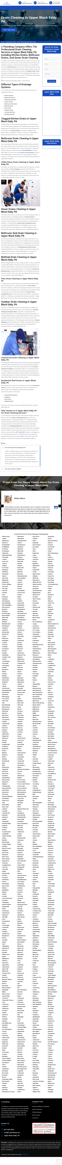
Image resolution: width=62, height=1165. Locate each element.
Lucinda (35, 958)
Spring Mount (6, 777)
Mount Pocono (21, 790)
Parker (49, 551)
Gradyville (5, 1019)
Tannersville (20, 761)
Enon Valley (36, 1060)
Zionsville (20, 827)
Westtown (5, 854)
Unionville (5, 863)
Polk (34, 886)
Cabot (49, 590)
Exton (3, 919)
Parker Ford (5, 800)
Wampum (35, 1006)
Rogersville (51, 825)
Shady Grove (36, 594)
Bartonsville (20, 819)
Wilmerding (51, 904)
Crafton (4, 659)
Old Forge (20, 705)
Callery (50, 588)
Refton (19, 925)
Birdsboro (5, 755)
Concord (35, 642)
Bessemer (35, 1073)
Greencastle (36, 628)
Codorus (35, 557)
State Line (35, 586)
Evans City (51, 576)
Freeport (35, 969)
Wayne (4, 956)
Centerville (35, 854)
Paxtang (4, 592)
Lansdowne (5, 1004)
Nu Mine (35, 948)
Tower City (5, 561)
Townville (35, 875)
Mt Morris (5, 611)
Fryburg (35, 902)
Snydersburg (36, 931)
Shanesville (5, 574)
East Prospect (37, 545)
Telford (19, 542)
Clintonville (36, 867)
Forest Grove (21, 592)
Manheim (20, 958)
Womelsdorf (5, 678)
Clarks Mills (36, 1069)
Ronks (19, 919)
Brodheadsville (21, 817)
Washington (51, 900)
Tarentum (50, 969)
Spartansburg (36, 815)
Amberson (35, 646)
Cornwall (35, 782)
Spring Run (36, 588)
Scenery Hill (51, 823)
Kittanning (36, 998)
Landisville (20, 965)
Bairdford (50, 1085)
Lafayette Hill (6, 813)
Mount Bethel (6, 615)
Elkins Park (5, 1044)
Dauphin (35, 780)
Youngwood (51, 619)
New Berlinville (6, 705)
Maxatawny (5, 717)
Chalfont (19, 601)
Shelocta (50, 601)
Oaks (3, 802)
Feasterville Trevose (7, 1000)
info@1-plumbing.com (42, 3)
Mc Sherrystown (22, 1066)
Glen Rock (20, 1083)
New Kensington (52, 985)
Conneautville (36, 852)
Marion (35, 619)
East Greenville (21, 861)
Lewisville (4, 900)
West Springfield (37, 802)
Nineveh (50, 832)
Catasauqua (5, 665)
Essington (5, 1039)
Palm (18, 842)
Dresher (4, 1048)
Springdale (51, 913)
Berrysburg (36, 796)
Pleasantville (36, 888)
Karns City (51, 559)
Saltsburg (50, 634)
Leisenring (51, 755)
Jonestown (36, 742)
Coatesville (5, 927)
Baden (49, 1087)
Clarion (35, 990)
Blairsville (50, 613)
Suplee (4, 871)
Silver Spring (20, 917)
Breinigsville (20, 867)
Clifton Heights (6, 1058)
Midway (50, 1002)
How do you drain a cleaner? (13, 469)
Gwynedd (4, 825)
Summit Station (21, 875)
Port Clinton (5, 698)
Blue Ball (19, 1008)
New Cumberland (37, 694)
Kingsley (19, 626)
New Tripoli (20, 846)
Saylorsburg (20, 775)
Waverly (19, 713)
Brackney (20, 646)
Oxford (4, 881)
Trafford (50, 967)
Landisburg (36, 738)
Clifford (19, 750)
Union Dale (20, 715)
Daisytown (51, 784)
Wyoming (20, 669)
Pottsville (20, 896)
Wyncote (4, 950)
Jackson (19, 628)
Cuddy (49, 1048)
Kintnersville (5, 632)
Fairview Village (6, 844)
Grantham (35, 761)
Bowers (4, 750)
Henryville (20, 802)
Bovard (50, 698)
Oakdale (50, 983)
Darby (3, 1050)
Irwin (49, 674)
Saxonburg (51, 536)
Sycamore (51, 817)
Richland (35, 665)
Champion (51, 696)
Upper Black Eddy (11, 42)
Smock (50, 719)
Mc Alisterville (37, 723)
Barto (3, 763)
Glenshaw (50, 940)
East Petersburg (22, 990)
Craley (34, 555)
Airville (34, 572)
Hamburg (4, 732)
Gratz (34, 757)
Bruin (49, 592)
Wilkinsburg (5, 540)
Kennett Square (6, 904)
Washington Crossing (8, 1091)
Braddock (50, 950)
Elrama (50, 1037)
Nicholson (20, 725)
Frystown (4, 644)
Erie (34, 800)
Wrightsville (20, 1031)
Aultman (4, 674)
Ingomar (50, 931)
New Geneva (51, 738)
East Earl (19, 992)
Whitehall (20, 856)
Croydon (4, 1054)
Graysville (50, 859)
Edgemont (5, 1042)
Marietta (19, 956)
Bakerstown (51, 1083)
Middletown (36, 715)
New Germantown (37, 692)
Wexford (50, 958)
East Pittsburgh (52, 942)
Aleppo (50, 898)
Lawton (19, 622)
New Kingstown (37, 690)
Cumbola (19, 888)
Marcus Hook (6, 994)
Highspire (35, 750)
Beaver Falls (51, 1079)
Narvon (19, 944)
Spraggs (50, 821)
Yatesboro (36, 919)
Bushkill (4, 667)
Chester (4, 1066)
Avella (49, 894)
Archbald (19, 759)
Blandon (4, 753)
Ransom (19, 665)
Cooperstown (36, 908)
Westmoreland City (53, 624)
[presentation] (2, 506)
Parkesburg (5, 879)
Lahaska (19, 580)
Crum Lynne (5, 1052)
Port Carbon (20, 881)
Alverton (50, 705)
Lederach (4, 809)
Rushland (20, 553)
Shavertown (20, 653)
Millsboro (50, 842)
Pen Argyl (4, 588)
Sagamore (35, 940)
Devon (4, 923)
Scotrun (19, 771)
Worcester (5, 771)
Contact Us (35, 1118)
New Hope (20, 574)
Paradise (19, 938)
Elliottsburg (36, 767)
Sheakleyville (36, 1017)
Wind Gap (20, 829)
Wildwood (50, 956)
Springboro (36, 813)
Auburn (19, 894)
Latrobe (50, 667)
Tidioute (4, 563)
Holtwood (20, 977)
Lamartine (35, 861)
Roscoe (50, 725)
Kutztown (5, 728)
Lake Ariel (5, 630)
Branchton (51, 594)
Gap (18, 983)
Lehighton (5, 628)
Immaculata (5, 911)
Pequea (19, 931)
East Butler (51, 580)
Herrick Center (21, 738)
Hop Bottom (20, 630)
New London (5, 886)
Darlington (36, 1066)
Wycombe (5, 1089)
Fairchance (51, 771)
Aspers (35, 567)
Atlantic (35, 1075)
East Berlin (36, 547)
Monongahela (52, 996)
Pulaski (35, 1027)
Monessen (51, 998)
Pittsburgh (51, 902)
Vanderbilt (51, 713)
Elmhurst (20, 746)
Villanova (4, 960)
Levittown (5, 998)
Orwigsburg (20, 883)
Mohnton (4, 713)
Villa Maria (35, 1010)
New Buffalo (36, 696)
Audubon (4, 846)
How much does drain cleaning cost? (15, 447)
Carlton (35, 915)
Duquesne (50, 944)
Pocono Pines (21, 780)
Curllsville (35, 983)
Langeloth (51, 1012)
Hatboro (4, 1017)
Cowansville (36, 987)
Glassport (51, 1029)
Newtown (20, 572)
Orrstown (35, 609)
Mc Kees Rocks (52, 925)
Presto (50, 917)
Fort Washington (7, 1029)
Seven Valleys (21, 1046)
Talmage (19, 908)
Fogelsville (20, 859)
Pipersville (20, 561)
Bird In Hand (20, 1010)
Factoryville (20, 744)
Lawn (34, 736)
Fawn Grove (36, 536)
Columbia (20, 1000)
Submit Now (51, 81)
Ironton (4, 636)
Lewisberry (20, 1075)
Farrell (34, 1058)
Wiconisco (36, 655)
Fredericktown (52, 863)
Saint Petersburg (52, 540)
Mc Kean (35, 827)
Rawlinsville (5, 582)
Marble (34, 892)
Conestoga (20, 998)
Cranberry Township (38, 1081)
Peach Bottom (21, 935)
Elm (18, 987)
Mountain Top (21, 655)
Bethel (4, 757)
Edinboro (35, 844)
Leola (18, 963)
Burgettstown (52, 1064)
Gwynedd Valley (6, 823)
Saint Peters (5, 790)
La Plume (20, 732)
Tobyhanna (20, 717)
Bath (18, 871)
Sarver (49, 538)
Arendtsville (36, 569)
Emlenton (35, 865)
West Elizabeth (52, 963)
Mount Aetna (6, 707)
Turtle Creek (51, 911)
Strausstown (6, 688)
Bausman (20, 1012)
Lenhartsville (5, 723)
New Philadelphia (6, 605)
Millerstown (36, 707)
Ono (34, 682)
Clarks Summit (21, 753)
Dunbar (50, 777)
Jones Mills (51, 669)
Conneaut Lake (37, 911)
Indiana (50, 615)
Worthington (36, 921)
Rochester (51, 981)
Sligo (34, 933)
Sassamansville (6, 788)
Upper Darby (5, 965)
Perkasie (19, 565)
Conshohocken (6, 832)
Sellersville (20, 551)
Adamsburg (51, 707)
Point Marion (51, 728)
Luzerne (19, 651)
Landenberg (5, 902)
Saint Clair (5, 578)
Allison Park (51, 954)
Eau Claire (50, 578)
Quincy (34, 605)
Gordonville (20, 979)
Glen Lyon (20, 694)
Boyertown (5, 748)
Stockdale (51, 715)
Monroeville (51, 908)
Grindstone (51, 767)
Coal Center (51, 788)
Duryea (19, 671)
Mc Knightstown (22, 1069)
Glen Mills (5, 917)
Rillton (50, 638)
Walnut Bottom (37, 582)
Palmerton (5, 597)
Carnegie (50, 948)
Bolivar (4, 671)
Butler (49, 599)
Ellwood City (36, 1062)
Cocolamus (36, 784)
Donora (50, 1046)
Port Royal (36, 674)
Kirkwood (20, 969)
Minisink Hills (21, 794)
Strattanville (36, 929)
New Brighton (51, 990)
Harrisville (50, 565)
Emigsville (35, 542)
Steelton (4, 565)
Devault (4, 829)
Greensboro (51, 856)
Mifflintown (36, 711)
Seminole (35, 938)
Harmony (50, 567)
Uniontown (51, 802)
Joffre (49, 1014)
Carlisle (35, 786)
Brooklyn (19, 644)
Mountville (20, 946)
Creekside (50, 609)
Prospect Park (6, 973)
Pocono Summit (22, 788)
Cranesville (36, 848)
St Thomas (5, 567)
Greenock (50, 1025)
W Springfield (6, 545)
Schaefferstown (37, 663)
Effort (19, 807)
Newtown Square (7, 979)
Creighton (51, 1050)
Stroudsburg (21, 765)
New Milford (20, 617)
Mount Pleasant (52, 653)
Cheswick (50, 1060)
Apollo (50, 703)
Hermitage (35, 1021)
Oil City (35, 917)
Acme (49, 709)
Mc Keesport (5, 626)
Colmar (19, 599)
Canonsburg (51, 886)
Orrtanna (19, 1054)
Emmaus (4, 651)
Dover (34, 549)
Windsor (19, 1033)
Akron (19, 1019)
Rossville (19, 1048)
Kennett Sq (5, 634)
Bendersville (36, 565)
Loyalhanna (51, 659)
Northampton (6, 601)
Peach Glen (20, 1023)
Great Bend (20, 636)
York (18, 1021)
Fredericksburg (37, 763)
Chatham (4, 931)
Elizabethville (36, 769)
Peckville (19, 721)
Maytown (20, 952)
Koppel (34, 1037)
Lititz (18, 960)
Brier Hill (50, 796)
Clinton (50, 1056)
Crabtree (50, 694)
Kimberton (5, 817)
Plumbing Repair (36, 1112)
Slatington (5, 569)
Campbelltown (37, 790)
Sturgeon (50, 973)
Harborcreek (36, 836)
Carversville (20, 603)
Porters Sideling (6, 584)
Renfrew (50, 542)
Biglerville (35, 563)
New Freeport (51, 834)
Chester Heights (6, 1060)
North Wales (5, 804)
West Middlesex (37, 1004)
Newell (49, 740)
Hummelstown (37, 746)
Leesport (4, 725)
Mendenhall (5, 890)
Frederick (4, 827)
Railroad (19, 1052)
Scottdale (50, 630)
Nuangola (5, 599)
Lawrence (50, 1010)
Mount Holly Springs (38, 703)
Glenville (19, 1081)
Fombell (35, 1056)
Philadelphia (5, 946)
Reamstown (20, 927)
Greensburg (51, 711)
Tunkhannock (21, 663)
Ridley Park (5, 971)
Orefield (19, 844)
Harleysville (5, 821)
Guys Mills (35, 900)
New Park (20, 1056)
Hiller (49, 765)
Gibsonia (50, 1031)
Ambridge (50, 1089)
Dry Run (35, 638)
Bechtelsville (5, 761)
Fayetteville (36, 634)
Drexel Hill (5, 1046)
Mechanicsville (6, 624)
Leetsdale (50, 1008)
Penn (49, 640)
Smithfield (51, 723)
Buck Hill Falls (21, 815)
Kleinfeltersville (37, 740)
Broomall (4, 1075)
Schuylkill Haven (21, 879)
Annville (35, 798)
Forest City (20, 740)
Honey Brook (5, 913)
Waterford (35, 807)
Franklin (35, 904)
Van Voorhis (51, 815)
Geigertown (5, 736)
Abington (4, 1087)
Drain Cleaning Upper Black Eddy (26, 42)
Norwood (4, 977)
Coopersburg (6, 661)
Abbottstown (36, 574)
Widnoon (35, 923)
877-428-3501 (56, 3)
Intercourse (20, 973)
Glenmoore (5, 915)
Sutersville (51, 971)
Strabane (50, 819)
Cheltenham (5, 1069)
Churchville (5, 663)
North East (36, 823)
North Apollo (51, 642)
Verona (50, 906)
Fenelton (50, 574)
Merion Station (6, 987)
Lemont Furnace (52, 753)
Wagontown (5, 861)
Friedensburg (21, 886)
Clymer (50, 611)
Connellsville (51, 786)
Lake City (35, 832)
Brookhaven (5, 1062)
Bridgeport (5, 850)
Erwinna (19, 594)
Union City (35, 811)
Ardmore (4, 1083)
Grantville (35, 759)
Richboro (20, 557)
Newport (35, 686)
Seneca (35, 879)
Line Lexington (21, 578)
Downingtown (6, 921)
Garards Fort (51, 861)
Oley (3, 703)
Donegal (4, 653)
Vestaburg (51, 811)
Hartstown (36, 1046)
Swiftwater (20, 763)
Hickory (50, 854)
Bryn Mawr (5, 1071)
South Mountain (37, 590)
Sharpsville (36, 1019)
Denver (19, 996)
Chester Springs (6, 836)
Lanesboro (20, 624)
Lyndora (50, 557)
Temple (4, 686)
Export (50, 686)
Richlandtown (21, 555)
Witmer (19, 900)
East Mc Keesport (53, 1042)
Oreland (4, 975)
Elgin (34, 842)
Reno (34, 883)
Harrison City (51, 682)
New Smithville (6, 603)
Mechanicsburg (37, 721)
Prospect (50, 545)
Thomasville (20, 1037)
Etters (34, 540)
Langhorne (5, 1006)
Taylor (19, 707)
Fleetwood (5, 738)
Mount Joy (20, 948)
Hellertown (5, 638)
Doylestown (20, 607)
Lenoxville (20, 730)
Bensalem (5, 1056)
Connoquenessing (53, 584)
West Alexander (52, 807)
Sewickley (50, 915)
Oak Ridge (35, 946)
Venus (34, 869)
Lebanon (35, 734)
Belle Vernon (51, 1077)
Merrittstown (51, 744)
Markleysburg (51, 748)
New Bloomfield (37, 698)
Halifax (35, 755)
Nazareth (4, 609)
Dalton (19, 748)
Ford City (35, 973)
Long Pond (20, 798)
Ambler (4, 1085)
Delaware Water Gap (23, 809)
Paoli (3, 944)
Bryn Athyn (5, 1073)
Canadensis (20, 813)
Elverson (4, 740)
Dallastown (36, 553)
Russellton (51, 979)
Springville (20, 611)
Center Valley (21, 865)
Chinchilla (20, 755)
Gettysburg (20, 1085)
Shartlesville (5, 692)
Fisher (34, 975)
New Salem (51, 736)
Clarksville (51, 879)
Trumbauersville (21, 540)
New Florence (6, 607)
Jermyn (19, 736)
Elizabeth (50, 1039)
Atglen (4, 942)
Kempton (4, 730)
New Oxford (20, 1058)
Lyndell (4, 894)
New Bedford (36, 1033)
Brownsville (51, 794)
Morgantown (5, 709)
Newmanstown (37, 688)
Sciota (19, 773)
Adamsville (36, 1077)
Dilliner (50, 871)
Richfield (35, 667)
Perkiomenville (21, 838)
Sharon (35, 1023)
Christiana (20, 1002)
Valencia (35, 1087)
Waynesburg (51, 809)
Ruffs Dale (51, 636)
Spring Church (52, 628)
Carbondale (20, 757)
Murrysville (51, 651)
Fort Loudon (36, 630)
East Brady (51, 582)
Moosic (19, 709)
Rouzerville (36, 603)
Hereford (19, 852)
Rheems (19, 921)
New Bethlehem (37, 950)
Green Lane (20, 854)
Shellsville (5, 572)
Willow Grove (5, 954)
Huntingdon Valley (7, 1079)
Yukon (49, 617)
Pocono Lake (21, 786)
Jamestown (36, 1039)
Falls (18, 696)
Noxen (19, 676)
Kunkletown (20, 850)
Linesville (35, 829)
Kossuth (35, 896)
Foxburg (50, 569)
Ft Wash (4, 642)
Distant (35, 979)
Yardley (4, 538)
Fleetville (19, 742)
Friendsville (20, 640)
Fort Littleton (36, 632)
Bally (3, 765)
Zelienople (35, 1083)
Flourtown (5, 1035)
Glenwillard (5, 640)
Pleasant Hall (36, 607)
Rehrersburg (5, 696)
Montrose (20, 648)
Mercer (35, 1035)
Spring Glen (20, 877)
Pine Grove (5, 586)
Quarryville (20, 929)
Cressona (20, 890)
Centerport (5, 746)
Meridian (4, 622)
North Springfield (37, 821)
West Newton (51, 960)
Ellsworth (50, 867)
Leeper (34, 963)
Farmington (5, 648)
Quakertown (20, 559)
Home (3, 42)
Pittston (19, 674)
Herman (50, 563)
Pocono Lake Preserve (23, 784)
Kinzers (19, 971)
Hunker (50, 678)
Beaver (50, 1081)
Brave (49, 888)
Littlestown (20, 1073)
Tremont (4, 559)
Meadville (35, 890)
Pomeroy (4, 875)
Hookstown (51, 1021)
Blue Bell (4, 840)
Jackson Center (37, 1042)
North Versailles (52, 923)
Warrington (20, 536)
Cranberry (35, 906)
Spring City (5, 782)
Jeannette (51, 671)
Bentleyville (51, 892)
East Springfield (37, 846)
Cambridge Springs (38, 856)
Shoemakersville (6, 690)
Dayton (35, 981)
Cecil (49, 881)
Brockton (20, 892)
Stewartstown (21, 1039)
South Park (51, 929)
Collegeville (5, 834)
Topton (4, 684)
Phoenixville (5, 798)
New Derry (50, 646)
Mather (50, 844)
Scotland (35, 597)
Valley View (5, 553)
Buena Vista (51, 1069)
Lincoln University (7, 898)
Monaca (50, 1000)
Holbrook (50, 852)
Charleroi (50, 1062)
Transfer (35, 1012)
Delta (34, 551)
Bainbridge (20, 1017)
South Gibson (21, 615)
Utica (34, 871)
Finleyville (50, 865)
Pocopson (5, 877)
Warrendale (51, 965)
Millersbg (4, 619)
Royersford (5, 792)
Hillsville (35, 1044)
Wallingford (5, 958)
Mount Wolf (20, 1062)
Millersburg (36, 709)
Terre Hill (19, 906)
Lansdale (4, 811)
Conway (50, 1054)
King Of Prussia (6, 848)
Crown (34, 985)
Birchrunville (5, 842)
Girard (34, 838)
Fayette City (51, 769)
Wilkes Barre (20, 659)
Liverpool (35, 730)
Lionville (4, 896)
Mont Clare (5, 807)
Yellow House (6, 536)
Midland (50, 1004)
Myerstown (36, 701)
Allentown (20, 825)
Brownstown (21, 1004)
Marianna (50, 846)
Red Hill (19, 836)
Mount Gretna (36, 705)
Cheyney (4, 929)
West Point (5, 773)
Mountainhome (21, 792)
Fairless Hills (5, 1037)
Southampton (21, 545)
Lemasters (36, 626)
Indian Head (51, 761)
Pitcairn (50, 919)
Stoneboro (36, 1014)
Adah (49, 800)
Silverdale (20, 549)
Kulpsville (4, 815)
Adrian (34, 996)
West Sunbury (36, 1085)
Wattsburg (36, 804)
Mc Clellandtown (52, 750)
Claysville (50, 877)
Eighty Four (51, 869)
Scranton (20, 711)
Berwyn (4, 938)
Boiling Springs (37, 792)
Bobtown (50, 890)
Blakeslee (20, 701)
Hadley (34, 1048)
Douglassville (6, 744)
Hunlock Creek (21, 690)
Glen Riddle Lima (6, 1023)
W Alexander (5, 551)
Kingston (20, 657)
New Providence (21, 940)
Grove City (35, 1050)
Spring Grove (21, 1042)
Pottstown (5, 794)
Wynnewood (5, 948)
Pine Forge (5, 701)
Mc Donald (51, 1006)
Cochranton (36, 913)
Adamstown (5, 767)
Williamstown (36, 653)
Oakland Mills (36, 684)
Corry (34, 850)
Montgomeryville (22, 576)
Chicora (50, 586)
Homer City (51, 603)
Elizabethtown (37, 771)
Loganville (20, 1071)
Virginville (5, 682)
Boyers (50, 597)
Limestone (36, 960)
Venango (35, 809)
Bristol (4, 1077)
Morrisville (5, 985)
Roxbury (35, 601)
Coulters (50, 1052)
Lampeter (20, 967)
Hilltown (19, 586)
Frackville (4, 646)
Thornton (5, 867)
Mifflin (34, 713)
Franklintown (21, 1089)
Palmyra (35, 680)
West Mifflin (51, 935)
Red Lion (19, 1050)
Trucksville (5, 557)
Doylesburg (36, 640)
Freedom (50, 1035)
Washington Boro (22, 904)
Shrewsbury (20, 1044)
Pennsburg (20, 840)
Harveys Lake (21, 692)
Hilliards (50, 561)
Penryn (19, 933)
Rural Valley (36, 942)
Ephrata (19, 985)
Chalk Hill (50, 790)
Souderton (20, 547)
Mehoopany (20, 682)
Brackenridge (51, 1075)
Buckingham (20, 605)
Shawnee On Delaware (23, 769)
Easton (19, 863)
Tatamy (19, 834)
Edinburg (35, 1064)
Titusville (35, 877)
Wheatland (36, 1000)
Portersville (51, 547)
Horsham (4, 1010)
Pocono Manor (21, 782)
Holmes (4, 1012)
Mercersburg (36, 617)
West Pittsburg (37, 1002)
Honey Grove (36, 748)
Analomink (20, 821)
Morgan (50, 994)
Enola (34, 765)
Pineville (19, 563)
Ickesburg (35, 744)
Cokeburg (50, 875)
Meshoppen (20, 680)
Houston (50, 850)
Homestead (51, 938)
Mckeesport (51, 927)
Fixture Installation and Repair (40, 1106)
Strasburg (20, 911)
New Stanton (51, 644)
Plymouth (20, 667)
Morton (4, 983)
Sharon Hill (5, 969)
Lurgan (35, 624)
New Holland (20, 942)
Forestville (51, 572)
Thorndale (5, 869)
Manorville (35, 954)
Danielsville (5, 655)
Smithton (50, 721)
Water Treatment (37, 1109)
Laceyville (20, 688)
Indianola (50, 1019)
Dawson (50, 782)
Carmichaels (51, 883)
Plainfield (35, 676)
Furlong (19, 588)
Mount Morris (52, 840)
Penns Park (20, 567)
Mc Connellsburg (37, 622)
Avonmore (51, 701)
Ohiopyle (50, 732)
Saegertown (36, 817)
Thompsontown (37, 657)
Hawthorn (35, 967)
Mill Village (36, 825)
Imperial (50, 933)
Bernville (4, 759)
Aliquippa (50, 1091)
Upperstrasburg (37, 584)
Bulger (49, 1066)
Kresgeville (20, 800)
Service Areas (36, 1115)
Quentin (35, 671)
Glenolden (5, 1025)
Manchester (20, 1064)
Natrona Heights (52, 992)
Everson (50, 688)
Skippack (4, 784)
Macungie (20, 848)
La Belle (50, 759)
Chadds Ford (5, 933)
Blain (34, 794)
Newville (35, 611)
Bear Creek (20, 703)
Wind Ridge (51, 804)
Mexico (35, 717)
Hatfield (4, 819)
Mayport (35, 952)
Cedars (4, 838)
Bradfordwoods (52, 1073)
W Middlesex (5, 547)
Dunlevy (50, 775)
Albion (34, 859)
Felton (19, 1091)
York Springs (21, 1025)
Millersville (20, 950)
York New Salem (21, 1027)
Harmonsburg (36, 834)
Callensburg (36, 992)
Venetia (50, 813)
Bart (18, 1014)
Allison (50, 798)
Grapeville (50, 684)
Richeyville (51, 827)
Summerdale (36, 659)
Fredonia (35, 1054)
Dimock (19, 642)
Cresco (19, 811)
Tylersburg (36, 873)
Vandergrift (51, 626)
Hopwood (50, 763)
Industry (50, 1017)
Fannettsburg (36, 636)
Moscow (19, 728)
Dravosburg (51, 1044)
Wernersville (5, 680)
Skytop (19, 767)
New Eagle (51, 987)
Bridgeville (51, 1071)
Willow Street (21, 902)
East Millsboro (52, 773)
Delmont (50, 692)
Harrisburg (36, 651)
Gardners (20, 1087)
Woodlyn (4, 952)
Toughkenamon (6, 865)
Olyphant (19, 723)
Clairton (50, 1058)
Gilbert (19, 804)
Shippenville (36, 935)
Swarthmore (5, 967)
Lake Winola (20, 686)
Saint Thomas (37, 599)
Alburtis (19, 873)
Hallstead (20, 634)
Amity (49, 896)
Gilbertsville (5, 734)
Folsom (4, 1031)
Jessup (19, 734)
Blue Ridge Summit (38, 644)
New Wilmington (37, 1029)
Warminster (20, 538)
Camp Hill (35, 788)
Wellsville (20, 1035)
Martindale (20, 954)
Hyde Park (50, 676)
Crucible (50, 873)
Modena (4, 888)
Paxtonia (4, 590)
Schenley (50, 632)
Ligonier (50, 661)
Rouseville (35, 881)
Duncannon (36, 775)
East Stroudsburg (22, 823)
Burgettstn (5, 669)
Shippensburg (36, 592)
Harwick (50, 1023)
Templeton (36, 927)
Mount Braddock (52, 742)
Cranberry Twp (6, 657)
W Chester (5, 549)
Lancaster (20, 898)
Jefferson (50, 848)
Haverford (5, 1014)
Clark (34, 1071)
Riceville (35, 819)
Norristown (5, 852)
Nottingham (5, 883)
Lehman (19, 684)
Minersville (5, 617)
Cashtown (35, 559)
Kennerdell (35, 863)
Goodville (20, 981)
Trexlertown (20, 832)
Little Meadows (21, 619)
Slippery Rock (36, 1091)
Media (4, 992)
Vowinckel (35, 925)
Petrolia (50, 549)
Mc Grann (35, 956)
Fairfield (35, 538)
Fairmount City (37, 977)
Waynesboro (36, 580)
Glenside (4, 1021)
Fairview (35, 840)
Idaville (19, 1077)
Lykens (34, 725)
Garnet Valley (6, 996)
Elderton (50, 607)
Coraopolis (51, 946)
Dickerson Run (52, 780)
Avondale (4, 940)
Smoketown (20, 915)
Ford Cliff (35, 971)
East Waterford (37, 773)
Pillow (34, 678)
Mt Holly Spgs (6, 613)
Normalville (51, 734)
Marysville (35, 719)
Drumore (19, 994)
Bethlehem (20, 869)
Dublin (19, 597)
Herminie (50, 680)
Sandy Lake (36, 1025)
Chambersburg (37, 648)
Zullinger (35, 576)
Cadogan (35, 994)
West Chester (6, 859)
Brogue (35, 561)
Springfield (5, 990)
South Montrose (22, 613)
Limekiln (4, 721)
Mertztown (5, 715)
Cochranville (5, 925)
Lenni (3, 1002)
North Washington (53, 553)
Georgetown (51, 1033)
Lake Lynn (50, 757)
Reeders (19, 777)
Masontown (51, 746)
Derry (49, 690)
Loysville (35, 728)
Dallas (19, 698)
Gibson (19, 638)
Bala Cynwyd (5, 1081)
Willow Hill (35, 578)
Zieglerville (5, 769)
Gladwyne (4, 1027)
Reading (4, 676)
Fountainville (21, 590)
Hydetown (35, 898)
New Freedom (21, 1060)
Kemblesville (5, 906)
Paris (3, 594)
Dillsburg (35, 777)
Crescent (50, 1027)
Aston (4, 1064)
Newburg (35, 613)
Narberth (4, 981)
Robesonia (5, 694)
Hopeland (20, 975)
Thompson (20, 719)
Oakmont (50, 921)
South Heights (52, 975)
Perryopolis (51, 730)
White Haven (20, 661)
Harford (19, 632)
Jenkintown (5, 1008)
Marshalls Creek (21, 796)
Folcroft (4, 1033)
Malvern (4, 892)
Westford (4, 542)
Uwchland (5, 775)
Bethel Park (51, 952)
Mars (49, 555)
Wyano (50, 622)
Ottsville (19, 569)
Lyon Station (5, 719)
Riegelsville (5, 580)
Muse (49, 838)
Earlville (4, 742)
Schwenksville (6, 786)
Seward (4, 576)
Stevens (19, 913)
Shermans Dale (37, 661)
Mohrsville (5, 711)
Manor (50, 655)
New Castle (36, 1079)
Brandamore (5, 935)
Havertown (5, 963)
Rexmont (35, 669)
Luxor (49, 657)
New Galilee (36, 1031)
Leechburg (51, 663)
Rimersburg (36, 944)
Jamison (19, 582)
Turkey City (36, 1089)
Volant (34, 1008)
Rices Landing (52, 829)
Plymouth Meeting (7, 796)
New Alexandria (52, 648)
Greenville (35, 1052)
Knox (34, 965)
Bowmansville (21, 1006)
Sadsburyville (6, 873)
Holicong (20, 584)
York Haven (20, 1029)
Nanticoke (20, 678)
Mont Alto (35, 615)
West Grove (5, 856)
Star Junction (52, 717)
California (50, 792)
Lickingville (36, 894)
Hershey (35, 753)
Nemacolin (51, 836)
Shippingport (51, 977)
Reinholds (20, 923)
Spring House (6, 780)
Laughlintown (52, 665)
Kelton (4, 908)
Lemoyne (35, 732)
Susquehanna (21, 609)
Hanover (19, 1079)
